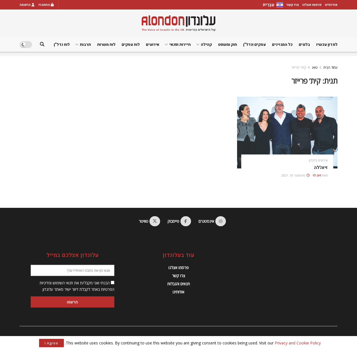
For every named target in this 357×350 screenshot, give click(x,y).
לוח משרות (106, 44)
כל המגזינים (282, 44)
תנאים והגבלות (178, 283)
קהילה (206, 44)
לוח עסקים (131, 44)
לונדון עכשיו (326, 44)
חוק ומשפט (227, 44)
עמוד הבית (330, 67)
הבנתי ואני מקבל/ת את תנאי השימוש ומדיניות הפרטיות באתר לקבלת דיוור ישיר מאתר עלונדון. (77, 286)
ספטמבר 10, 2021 (293, 175)
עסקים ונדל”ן (254, 44)
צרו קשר (292, 4)
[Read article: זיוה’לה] (287, 132)
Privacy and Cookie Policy (298, 343)
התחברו (44, 4)
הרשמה (26, 4)
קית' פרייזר (298, 67)
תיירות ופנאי (180, 44)
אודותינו (331, 4)
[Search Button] (42, 44)
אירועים (152, 44)
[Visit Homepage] (178, 23)
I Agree (51, 343)
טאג (315, 67)
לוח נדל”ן (62, 44)
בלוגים (304, 44)
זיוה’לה (321, 167)
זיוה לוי (317, 175)
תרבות (85, 44)
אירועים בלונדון (318, 160)
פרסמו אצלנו (312, 4)
